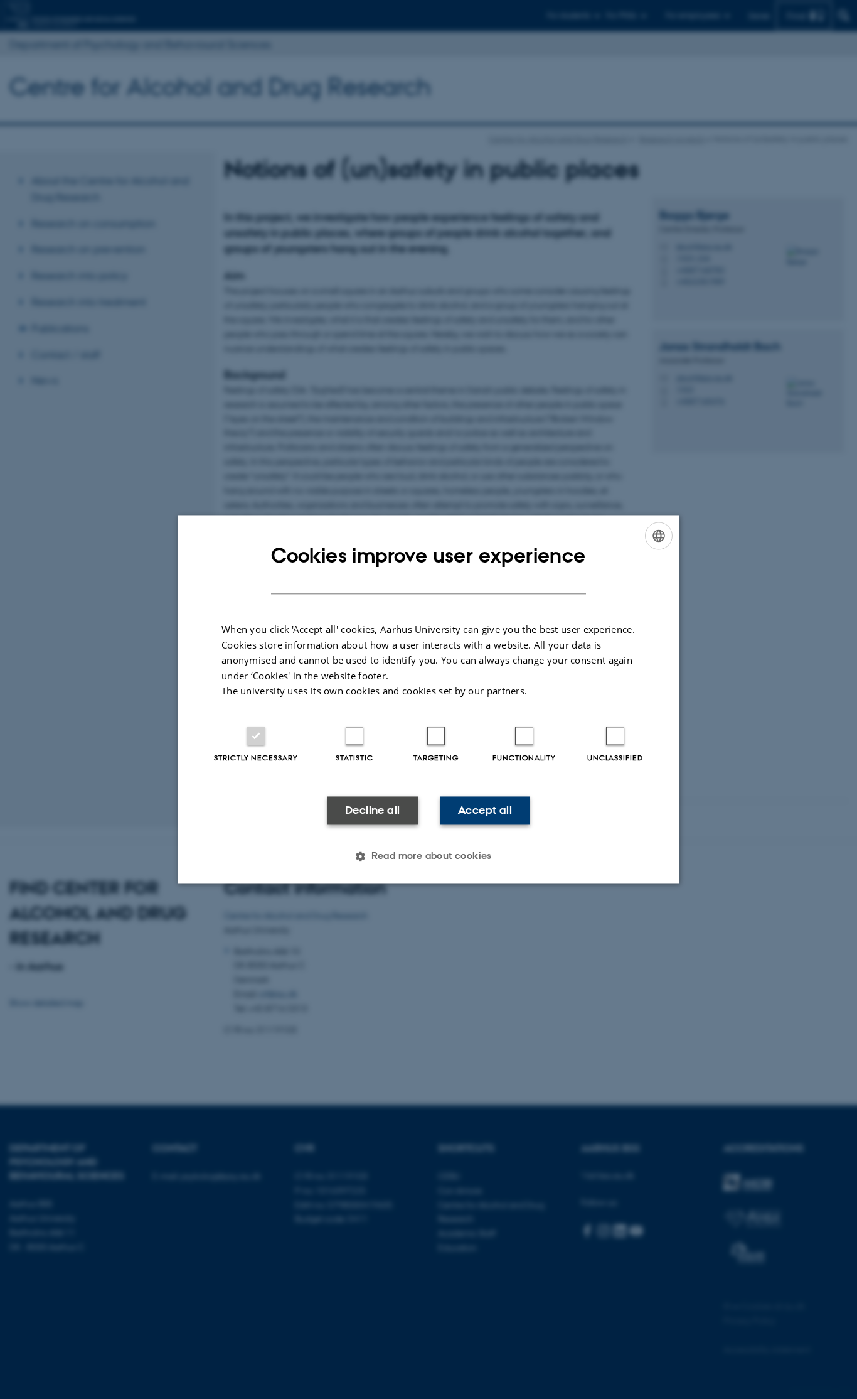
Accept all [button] (485, 810)
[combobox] (658, 535)
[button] (428, 856)
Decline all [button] (372, 810)
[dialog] (428, 699)
